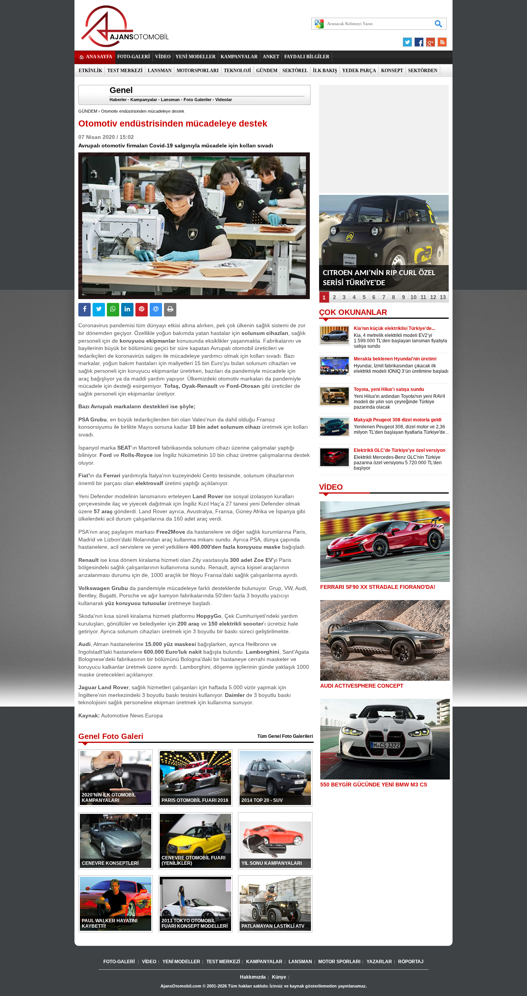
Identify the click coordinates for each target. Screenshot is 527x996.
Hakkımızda (253, 977)
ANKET (271, 56)
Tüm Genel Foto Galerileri (285, 736)
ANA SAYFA (99, 56)
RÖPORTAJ (411, 961)
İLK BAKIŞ (325, 70)
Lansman (170, 99)
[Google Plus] (429, 40)
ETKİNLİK (90, 70)
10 (413, 297)
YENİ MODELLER (196, 56)
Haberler (118, 99)
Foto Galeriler (197, 99)
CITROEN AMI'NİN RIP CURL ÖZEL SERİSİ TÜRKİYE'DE (379, 278)
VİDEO (163, 56)
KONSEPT (392, 70)
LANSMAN (160, 70)
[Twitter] (408, 40)
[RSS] (440, 40)
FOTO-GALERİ (133, 56)
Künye (279, 977)
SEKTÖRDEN (422, 70)
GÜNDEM (266, 70)
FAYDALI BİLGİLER (306, 56)
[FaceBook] (419, 40)
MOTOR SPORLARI (339, 961)
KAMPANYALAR (239, 56)
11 (423, 297)
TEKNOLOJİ (237, 70)
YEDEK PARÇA (359, 70)
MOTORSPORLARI (198, 70)
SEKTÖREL (295, 70)
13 (443, 297)
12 (433, 297)
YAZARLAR (379, 961)
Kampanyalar (143, 99)
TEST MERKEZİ (125, 70)
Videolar (223, 99)
